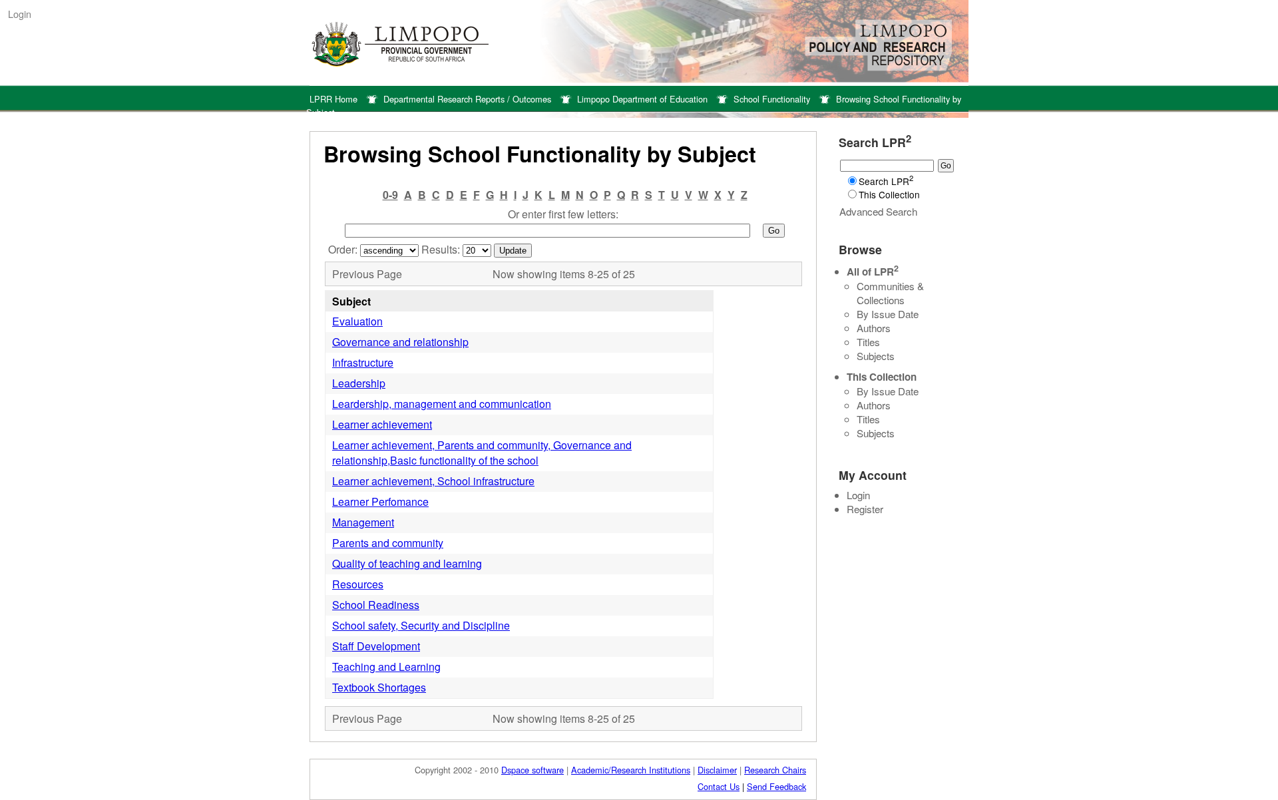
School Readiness (375, 604)
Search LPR (886, 181)
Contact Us (719, 786)
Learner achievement (382, 424)
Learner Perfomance (380, 501)
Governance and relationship (400, 341)
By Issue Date (888, 314)
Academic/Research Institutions (630, 769)
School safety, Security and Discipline (421, 625)
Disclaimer (717, 769)
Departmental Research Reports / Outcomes (467, 99)
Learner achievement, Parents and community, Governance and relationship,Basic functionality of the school (482, 452)
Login (19, 14)
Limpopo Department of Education (642, 99)
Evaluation (357, 321)
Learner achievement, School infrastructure (433, 481)
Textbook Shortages (379, 687)
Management (363, 522)
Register (865, 509)
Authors (874, 328)
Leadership (358, 383)
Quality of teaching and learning (407, 563)
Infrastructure (362, 362)
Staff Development (376, 646)
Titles (868, 342)
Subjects (876, 356)
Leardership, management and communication (441, 403)
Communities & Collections (890, 293)
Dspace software (532, 769)
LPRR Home (333, 99)
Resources (357, 584)
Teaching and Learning (386, 666)
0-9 (390, 194)
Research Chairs (775, 769)
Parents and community (387, 542)
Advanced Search (878, 211)
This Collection (889, 194)
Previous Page (367, 274)
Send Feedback (776, 786)
